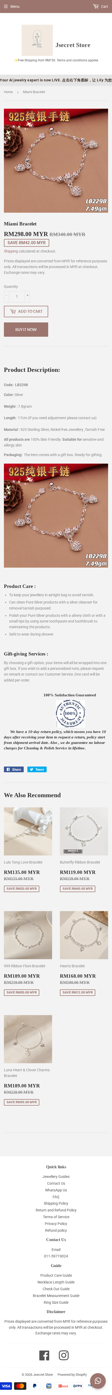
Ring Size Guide (56, 1302)
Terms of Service (56, 1217)
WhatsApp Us (56, 1190)
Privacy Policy (56, 1224)
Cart (104, 6)
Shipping (11, 251)
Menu (15, 6)
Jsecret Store (43, 1375)
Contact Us (56, 1183)
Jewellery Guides (56, 1177)
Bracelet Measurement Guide (56, 1296)
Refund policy (56, 1230)
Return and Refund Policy (56, 1210)
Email (56, 1250)
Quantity (11, 286)
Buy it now (26, 329)
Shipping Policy (56, 1203)
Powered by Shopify (72, 1375)
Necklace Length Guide (56, 1282)
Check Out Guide (56, 1289)
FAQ (56, 1197)
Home (8, 92)
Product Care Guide (56, 1275)
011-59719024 (56, 1256)
